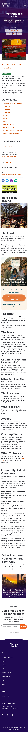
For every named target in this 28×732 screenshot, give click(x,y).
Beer (7, 31)
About (3, 680)
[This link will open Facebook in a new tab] (12, 714)
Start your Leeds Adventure (14, 298)
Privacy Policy (6, 696)
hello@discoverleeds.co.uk (10, 709)
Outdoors (4, 669)
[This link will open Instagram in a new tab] (7, 714)
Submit (23, 626)
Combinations (6, 676)
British (13, 31)
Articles (4, 661)
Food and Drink (6, 673)
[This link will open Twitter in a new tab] (2, 714)
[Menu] (24, 4)
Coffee (8, 34)
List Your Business (7, 657)
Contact (4, 684)
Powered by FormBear (14, 632)
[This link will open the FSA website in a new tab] (9, 189)
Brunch (19, 31)
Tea (14, 34)
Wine (19, 34)
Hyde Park (8, 162)
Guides (4, 665)
